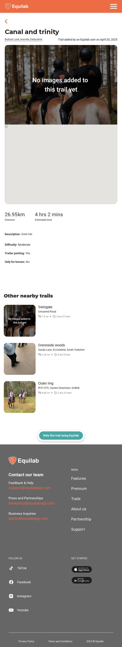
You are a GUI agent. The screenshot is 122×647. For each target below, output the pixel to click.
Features (78, 478)
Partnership (81, 519)
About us (78, 509)
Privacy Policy (26, 641)
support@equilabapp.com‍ (30, 488)
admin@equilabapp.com (28, 518)
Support (78, 529)
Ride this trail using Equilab (61, 435)
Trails (76, 499)
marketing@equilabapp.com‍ (31, 503)
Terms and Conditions (60, 641)
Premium (79, 489)
